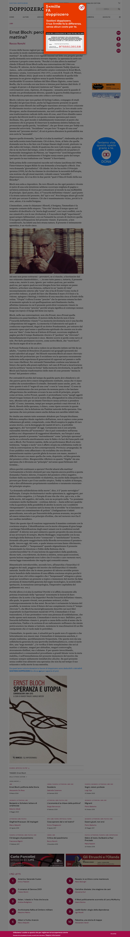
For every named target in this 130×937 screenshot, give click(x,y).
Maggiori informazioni (52, 935)
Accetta (113, 934)
